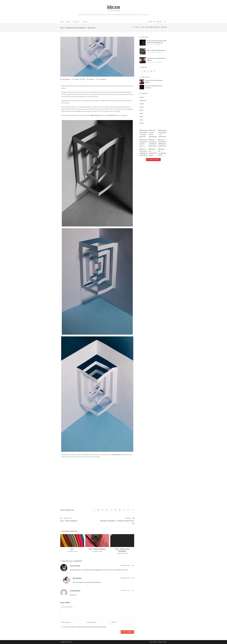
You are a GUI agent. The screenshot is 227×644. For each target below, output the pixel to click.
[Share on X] (94, 510)
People (141, 113)
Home (151, 641)
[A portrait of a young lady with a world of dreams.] (144, 143)
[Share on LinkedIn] (107, 510)
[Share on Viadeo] (128, 510)
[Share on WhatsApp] (132, 510)
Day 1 (72, 549)
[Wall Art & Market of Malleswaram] (143, 51)
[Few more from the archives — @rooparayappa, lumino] (153, 133)
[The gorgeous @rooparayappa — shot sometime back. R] (162, 133)
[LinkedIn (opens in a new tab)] (158, 21)
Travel (141, 120)
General (142, 107)
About (155, 641)
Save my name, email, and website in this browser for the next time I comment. (84, 627)
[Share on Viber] (111, 510)
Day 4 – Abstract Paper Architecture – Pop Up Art (154, 27)
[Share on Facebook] (98, 510)
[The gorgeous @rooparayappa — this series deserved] (144, 133)
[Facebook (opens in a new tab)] (151, 21)
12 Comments (158, 62)
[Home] (132, 27)
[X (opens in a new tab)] (148, 21)
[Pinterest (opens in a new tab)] (153, 21)
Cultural (142, 103)
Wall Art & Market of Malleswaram (156, 50)
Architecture (143, 100)
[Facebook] (144, 71)
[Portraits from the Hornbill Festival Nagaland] (143, 60)
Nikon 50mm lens (95, 115)
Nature (141, 110)
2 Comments (157, 44)
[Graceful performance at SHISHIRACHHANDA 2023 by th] (153, 143)
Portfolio (160, 641)
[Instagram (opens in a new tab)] (156, 21)
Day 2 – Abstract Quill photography (122, 550)
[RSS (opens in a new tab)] (161, 21)
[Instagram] (148, 71)
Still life (141, 116)
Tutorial (141, 123)
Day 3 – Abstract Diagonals (97, 549)
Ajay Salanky (66, 79)
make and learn (116, 454)
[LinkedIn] (151, 71)
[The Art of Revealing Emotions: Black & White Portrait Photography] (143, 43)
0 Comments (159, 52)
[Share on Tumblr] (124, 510)
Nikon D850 (112, 115)
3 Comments (102, 79)
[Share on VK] (115, 510)
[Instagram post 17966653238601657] (162, 152)
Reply (132, 565)
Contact (165, 641)
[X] (141, 71)
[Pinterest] (154, 71)
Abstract (91, 79)
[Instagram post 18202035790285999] (153, 152)
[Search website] (165, 22)
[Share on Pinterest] (102, 510)
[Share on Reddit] (119, 510)
